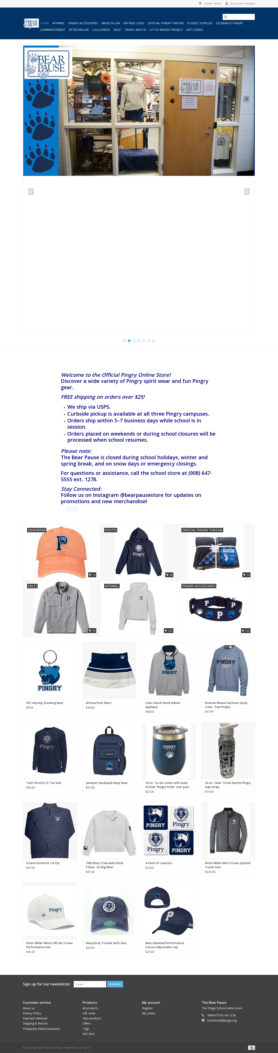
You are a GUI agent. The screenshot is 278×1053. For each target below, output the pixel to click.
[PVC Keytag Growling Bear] (50, 670)
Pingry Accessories (83, 23)
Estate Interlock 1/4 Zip (42, 863)
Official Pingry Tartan (166, 23)
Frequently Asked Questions (41, 1029)
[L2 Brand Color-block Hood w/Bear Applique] (169, 670)
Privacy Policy (32, 1013)
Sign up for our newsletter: (47, 984)
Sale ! (117, 30)
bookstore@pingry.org (222, 1020)
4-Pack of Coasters (158, 863)
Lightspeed (84, 1047)
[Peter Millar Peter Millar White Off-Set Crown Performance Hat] (50, 911)
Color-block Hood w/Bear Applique (163, 705)
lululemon (101, 30)
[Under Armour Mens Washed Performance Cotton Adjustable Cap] (169, 911)
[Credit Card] (251, 1047)
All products (90, 1008)
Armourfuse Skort (99, 703)
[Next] (247, 191)
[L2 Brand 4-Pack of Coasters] (169, 830)
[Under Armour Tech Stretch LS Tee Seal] (50, 750)
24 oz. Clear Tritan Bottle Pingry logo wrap (228, 785)
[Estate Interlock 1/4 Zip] (50, 830)
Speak (71, 510)
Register (147, 1008)
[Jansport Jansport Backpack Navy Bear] (109, 750)
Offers (87, 1023)
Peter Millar (79, 30)
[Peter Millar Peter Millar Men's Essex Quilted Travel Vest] (228, 830)
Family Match (135, 30)
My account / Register (242, 3)
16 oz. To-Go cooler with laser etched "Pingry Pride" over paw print (167, 785)
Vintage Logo (133, 23)
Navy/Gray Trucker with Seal (106, 943)
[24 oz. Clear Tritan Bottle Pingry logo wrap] (228, 750)
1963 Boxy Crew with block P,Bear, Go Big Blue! (104, 865)
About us (29, 1008)
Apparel (58, 23)
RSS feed (88, 1034)
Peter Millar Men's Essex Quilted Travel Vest (227, 865)
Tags (86, 1029)
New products (92, 1018)
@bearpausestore (141, 494)
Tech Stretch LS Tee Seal (43, 783)
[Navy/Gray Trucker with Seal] (109, 911)
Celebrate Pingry (229, 23)
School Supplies (199, 23)
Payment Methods (35, 1018)
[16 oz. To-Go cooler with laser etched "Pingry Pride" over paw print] (169, 750)
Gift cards (195, 30)
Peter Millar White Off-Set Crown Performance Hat (49, 945)
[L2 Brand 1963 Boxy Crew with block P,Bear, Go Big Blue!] (109, 830)
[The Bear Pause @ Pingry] (31, 23)
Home (44, 23)
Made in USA (110, 23)
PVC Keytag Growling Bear (44, 703)
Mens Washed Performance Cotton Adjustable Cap (164, 945)
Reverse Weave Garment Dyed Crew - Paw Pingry (226, 705)
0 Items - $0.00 (212, 3)
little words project (166, 30)
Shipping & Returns (35, 1023)
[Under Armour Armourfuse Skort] (109, 670)
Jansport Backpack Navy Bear (107, 783)
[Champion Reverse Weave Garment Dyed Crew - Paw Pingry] (228, 670)
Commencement (52, 30)
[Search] (225, 17)
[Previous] (31, 191)
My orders (148, 1013)
